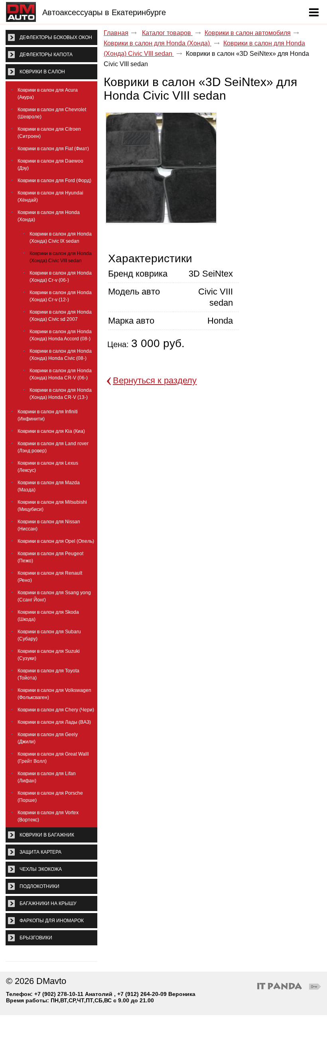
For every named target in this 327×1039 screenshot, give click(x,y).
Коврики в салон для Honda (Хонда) (157, 43)
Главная (116, 32)
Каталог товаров (167, 32)
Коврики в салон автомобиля (248, 32)
